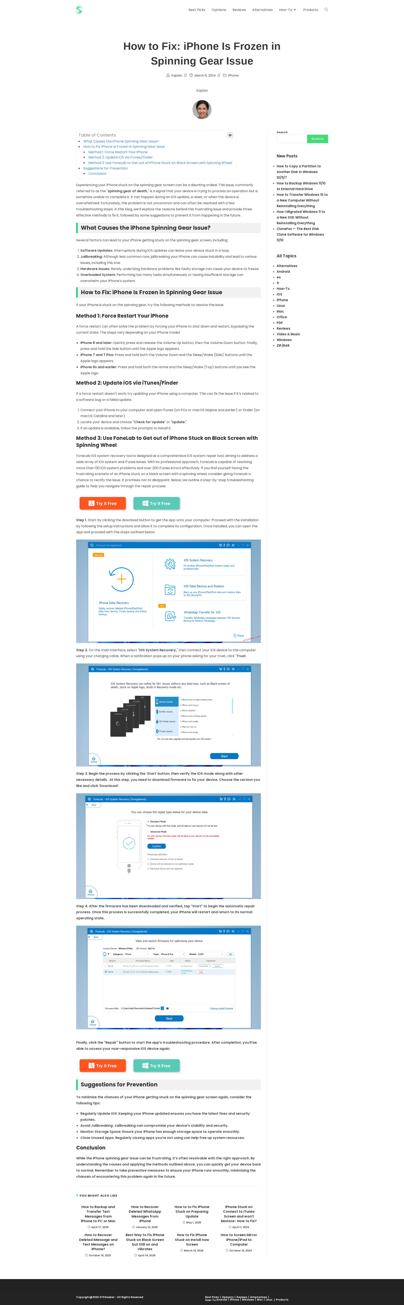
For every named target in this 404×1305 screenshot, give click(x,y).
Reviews (283, 328)
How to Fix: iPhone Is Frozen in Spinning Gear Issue (124, 146)
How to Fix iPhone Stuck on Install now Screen (192, 1240)
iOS (279, 294)
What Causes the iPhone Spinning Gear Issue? (121, 141)
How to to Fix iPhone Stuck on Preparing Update (192, 1212)
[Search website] (326, 10)
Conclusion (97, 173)
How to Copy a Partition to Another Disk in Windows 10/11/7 (299, 172)
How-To (283, 288)
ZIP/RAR (283, 345)
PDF (280, 323)
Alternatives (287, 266)
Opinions (228, 1297)
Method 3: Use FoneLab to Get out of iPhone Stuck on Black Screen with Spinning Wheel (160, 162)
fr (278, 283)
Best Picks (212, 1297)
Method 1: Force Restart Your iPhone (118, 152)
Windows (284, 340)
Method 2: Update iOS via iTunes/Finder (120, 157)
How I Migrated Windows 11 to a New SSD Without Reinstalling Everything (301, 217)
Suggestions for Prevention (105, 168)
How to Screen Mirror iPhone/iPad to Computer (239, 1240)
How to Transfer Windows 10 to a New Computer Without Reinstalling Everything (302, 200)
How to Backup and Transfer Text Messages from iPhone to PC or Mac (98, 1214)
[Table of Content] (230, 135)
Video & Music (288, 334)
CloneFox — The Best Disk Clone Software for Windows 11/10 (300, 234)
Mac (280, 311)
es (279, 277)
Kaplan (176, 75)
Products (282, 1299)
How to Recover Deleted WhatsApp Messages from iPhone (145, 1214)
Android (283, 271)
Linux (281, 305)
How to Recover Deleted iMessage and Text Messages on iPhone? (98, 1242)
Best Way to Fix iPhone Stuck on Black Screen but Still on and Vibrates (145, 1242)
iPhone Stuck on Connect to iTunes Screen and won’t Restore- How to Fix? (239, 1214)
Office (282, 317)
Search (282, 132)
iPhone (233, 75)
